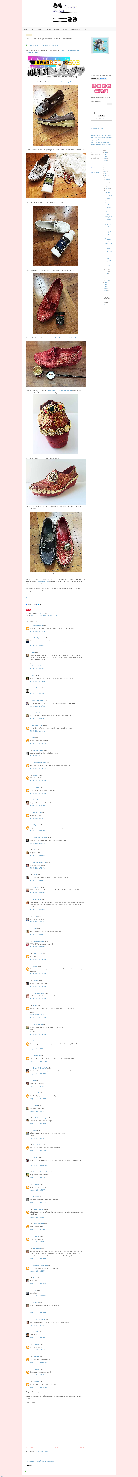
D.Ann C (36, 1093)
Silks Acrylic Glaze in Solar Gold (60, 390)
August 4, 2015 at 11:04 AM (38, 1375)
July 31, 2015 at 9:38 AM (37, 718)
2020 (105, 165)
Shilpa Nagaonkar (38, 638)
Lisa (33, 652)
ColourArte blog (43, 581)
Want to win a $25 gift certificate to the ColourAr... (108, 195)
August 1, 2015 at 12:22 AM (38, 1061)
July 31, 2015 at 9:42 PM (37, 947)
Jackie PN (36, 1197)
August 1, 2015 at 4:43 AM (38, 1138)
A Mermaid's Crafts (36, 666)
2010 (105, 290)
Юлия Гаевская (38, 1224)
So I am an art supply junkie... (108, 226)
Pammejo (36, 980)
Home (25, 29)
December (108, 177)
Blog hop (32, 615)
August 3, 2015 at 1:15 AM (38, 1258)
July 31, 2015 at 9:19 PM (37, 934)
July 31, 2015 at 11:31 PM (38, 986)
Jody (34, 1080)
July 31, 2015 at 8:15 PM (37, 893)
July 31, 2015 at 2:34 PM (37, 830)
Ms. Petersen (37, 1248)
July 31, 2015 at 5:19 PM (37, 868)
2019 (105, 167)
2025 (105, 154)
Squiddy (35, 1157)
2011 (105, 288)
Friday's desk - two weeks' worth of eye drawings (101, 135)
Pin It (1, 1476)
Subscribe (48, 29)
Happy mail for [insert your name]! (108, 212)
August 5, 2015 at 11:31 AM (38, 1387)
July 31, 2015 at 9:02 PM (37, 922)
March (107, 275)
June (107, 269)
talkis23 (35, 775)
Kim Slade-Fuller (38, 993)
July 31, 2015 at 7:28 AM (37, 669)
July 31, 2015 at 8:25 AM (37, 694)
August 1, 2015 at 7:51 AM (38, 1150)
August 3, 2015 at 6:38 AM (38, 1325)
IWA (34, 850)
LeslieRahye (37, 1055)
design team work (47, 615)
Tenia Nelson (36, 688)
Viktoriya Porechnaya (40, 1118)
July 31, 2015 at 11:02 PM (38, 959)
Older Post (83, 1447)
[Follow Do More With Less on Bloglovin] (99, 79)
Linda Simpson (38, 1024)
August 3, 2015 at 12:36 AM (38, 1242)
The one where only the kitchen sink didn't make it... (108, 250)
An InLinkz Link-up (32, 598)
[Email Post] (45, 613)
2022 (105, 160)
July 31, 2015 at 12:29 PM (38, 781)
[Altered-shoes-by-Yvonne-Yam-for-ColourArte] (42, 45)
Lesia (34, 1290)
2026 (105, 152)
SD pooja (36, 825)
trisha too (36, 1302)
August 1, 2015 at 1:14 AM (38, 1074)
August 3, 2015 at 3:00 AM (38, 1296)
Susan (35, 1130)
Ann (33, 738)
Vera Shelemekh (38, 800)
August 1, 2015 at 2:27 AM (38, 1099)
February (108, 277)
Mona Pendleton (37, 625)
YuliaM (35, 1332)
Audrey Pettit (37, 899)
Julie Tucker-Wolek (38, 700)
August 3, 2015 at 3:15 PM (38, 1337)
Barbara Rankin (38, 1209)
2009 (105, 292)
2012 (105, 286)
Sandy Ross (36, 887)
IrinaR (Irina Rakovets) (40, 837)
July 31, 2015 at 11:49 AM (38, 768)
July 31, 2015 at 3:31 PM (37, 843)
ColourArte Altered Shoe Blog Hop (60, 81)
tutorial (55, 615)
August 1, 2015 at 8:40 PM (38, 1202)
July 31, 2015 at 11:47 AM (38, 756)
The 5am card (108, 200)
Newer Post (29, 1447)
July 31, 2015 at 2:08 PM (37, 818)
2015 (105, 175)
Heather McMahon (39, 1319)
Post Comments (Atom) (41, 1451)
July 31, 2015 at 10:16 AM (38, 731)
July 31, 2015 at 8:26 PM (37, 909)
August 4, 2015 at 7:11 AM (38, 1350)
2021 (105, 162)
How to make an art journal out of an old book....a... (108, 206)
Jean (34, 1278)
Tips (84, 29)
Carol (34, 675)
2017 (105, 171)
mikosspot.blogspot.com (40, 1265)
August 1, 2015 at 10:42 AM (38, 1165)
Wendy (35, 966)
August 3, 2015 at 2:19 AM (38, 1283)
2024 (105, 156)
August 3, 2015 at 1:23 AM (38, 1271)
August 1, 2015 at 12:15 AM (38, 1049)
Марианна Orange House (41, 1172)
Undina (35, 1105)
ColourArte (39, 615)
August (107, 188)
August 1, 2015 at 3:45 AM (38, 1111)
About (32, 29)
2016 (105, 173)
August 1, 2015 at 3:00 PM (38, 1177)
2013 (105, 284)
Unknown (36, 787)
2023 (105, 158)
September (108, 184)
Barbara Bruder (37, 725)
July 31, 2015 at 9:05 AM (37, 706)
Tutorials (64, 29)
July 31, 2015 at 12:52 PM (38, 793)
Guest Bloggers (75, 29)
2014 (105, 282)
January (107, 280)
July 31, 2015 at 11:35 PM (38, 999)
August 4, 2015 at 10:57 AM (38, 1362)
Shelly (35, 928)
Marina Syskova (38, 750)
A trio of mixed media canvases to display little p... (108, 219)
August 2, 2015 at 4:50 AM (38, 1217)
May (107, 271)
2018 (105, 169)
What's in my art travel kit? (108, 260)
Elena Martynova (38, 941)
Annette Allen (36, 713)
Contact (39, 29)
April (107, 273)
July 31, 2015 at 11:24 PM (38, 974)
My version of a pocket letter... (108, 265)
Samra (35, 1005)
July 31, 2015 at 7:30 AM (37, 681)
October (107, 182)
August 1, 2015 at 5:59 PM (38, 1190)
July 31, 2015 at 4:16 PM (37, 855)
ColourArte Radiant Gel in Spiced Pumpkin (65, 338)
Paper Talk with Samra (37, 1015)
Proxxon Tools (37, 953)
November (108, 179)
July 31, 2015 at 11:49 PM (38, 1034)
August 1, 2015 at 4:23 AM (38, 1123)
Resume (56, 29)
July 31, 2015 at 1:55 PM (37, 806)
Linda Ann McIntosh (39, 762)
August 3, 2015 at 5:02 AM (38, 1312)
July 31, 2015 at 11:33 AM (38, 743)
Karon (35, 875)
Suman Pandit (37, 812)
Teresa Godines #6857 (40, 1068)
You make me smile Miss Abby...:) (108, 239)
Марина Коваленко (39, 862)
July (107, 190)
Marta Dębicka (38, 1145)
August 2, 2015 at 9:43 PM (38, 1229)
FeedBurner (104, 118)
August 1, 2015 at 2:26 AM (38, 1086)
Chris (35, 916)
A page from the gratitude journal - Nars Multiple (101, 137)
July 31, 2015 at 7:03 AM (37, 631)
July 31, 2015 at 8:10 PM (37, 880)
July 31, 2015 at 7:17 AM (37, 646)
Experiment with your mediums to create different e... (108, 232)
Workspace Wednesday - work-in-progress (100, 142)
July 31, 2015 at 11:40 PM (38, 1017)
